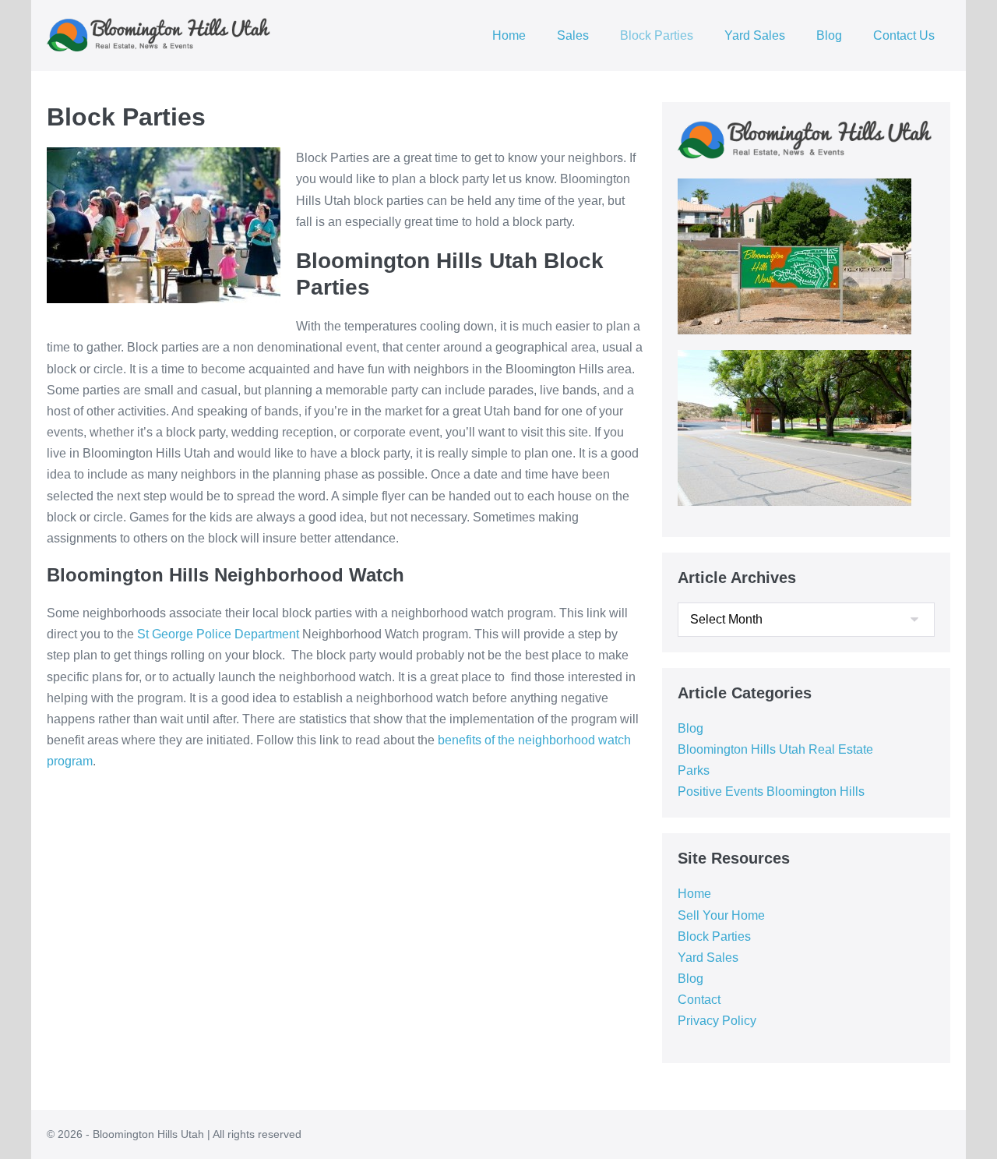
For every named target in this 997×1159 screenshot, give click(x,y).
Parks (694, 770)
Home (509, 35)
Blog (829, 35)
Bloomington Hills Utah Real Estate (775, 749)
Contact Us (904, 35)
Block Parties (656, 35)
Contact (699, 999)
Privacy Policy (717, 1020)
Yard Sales (754, 35)
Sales (573, 35)
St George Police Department (218, 634)
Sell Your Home (721, 915)
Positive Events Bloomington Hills (771, 791)
